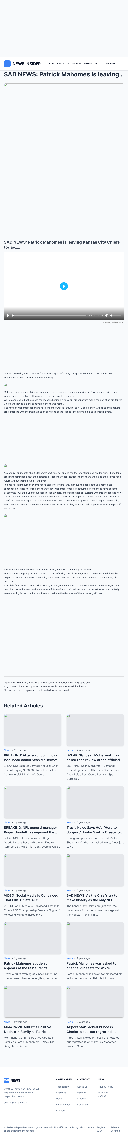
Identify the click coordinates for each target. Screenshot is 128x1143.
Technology (62, 1086)
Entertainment (63, 1104)
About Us (82, 1086)
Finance (60, 1110)
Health (98, 64)
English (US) (101, 1129)
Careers (81, 1098)
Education (110, 64)
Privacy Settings (115, 1129)
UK (68, 64)
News (52, 64)
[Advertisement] (64, 28)
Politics (88, 64)
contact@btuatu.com (15, 1102)
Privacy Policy (105, 1086)
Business (76, 64)
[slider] (49, 315)
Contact (81, 1092)
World (60, 64)
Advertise (82, 1104)
